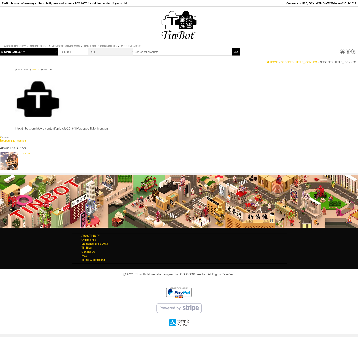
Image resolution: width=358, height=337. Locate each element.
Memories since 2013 (65, 46)
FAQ (84, 255)
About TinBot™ (15, 46)
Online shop (38, 46)
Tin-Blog (90, 46)
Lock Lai (35, 69)
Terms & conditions (93, 259)
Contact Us (108, 46)
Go (236, 52)
